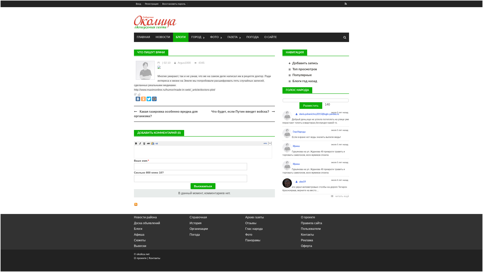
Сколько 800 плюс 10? (149, 172)
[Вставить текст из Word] (153, 143)
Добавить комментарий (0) (159, 132)
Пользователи (311, 228)
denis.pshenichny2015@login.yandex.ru (319, 114)
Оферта (306, 246)
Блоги (181, 37)
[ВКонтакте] (138, 99)
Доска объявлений (147, 223)
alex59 (302, 182)
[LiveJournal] (160, 99)
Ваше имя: (141, 160)
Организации (199, 228)
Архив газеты (254, 217)
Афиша (139, 234)
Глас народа (254, 228)
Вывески (140, 246)
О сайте (270, 37)
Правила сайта (311, 223)
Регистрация (151, 4)
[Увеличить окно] (270, 142)
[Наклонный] (140, 143)
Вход (138, 4)
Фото (214, 37)
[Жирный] (136, 143)
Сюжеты (140, 240)
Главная (143, 37)
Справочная (198, 217)
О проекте (308, 217)
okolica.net (143, 254)
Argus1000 (184, 62)
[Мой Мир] (154, 99)
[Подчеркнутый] (144, 143)
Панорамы (252, 240)
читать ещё (342, 196)
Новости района (145, 217)
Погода (252, 37)
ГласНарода (299, 132)
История (196, 223)
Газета (233, 37)
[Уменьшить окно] (270, 144)
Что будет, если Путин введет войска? (240, 111)
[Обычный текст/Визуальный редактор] (265, 143)
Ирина (296, 146)
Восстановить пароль (173, 4)
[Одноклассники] (143, 99)
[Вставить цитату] (157, 143)
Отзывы (250, 223)
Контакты (307, 234)
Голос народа (297, 90)
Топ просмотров (304, 69)
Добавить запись (305, 63)
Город (196, 37)
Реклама (307, 240)
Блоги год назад (304, 81)
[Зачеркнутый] (148, 143)
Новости (163, 37)
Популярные (302, 75)
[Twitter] (149, 99)
